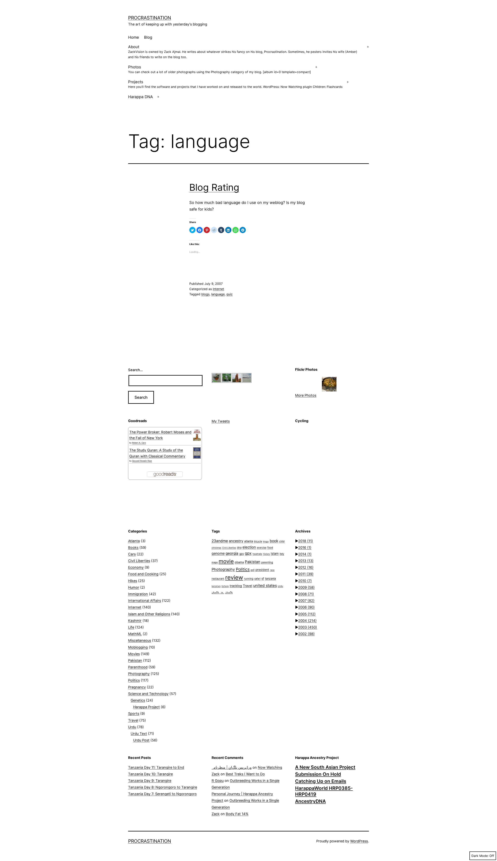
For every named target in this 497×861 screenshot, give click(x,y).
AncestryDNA (310, 801)
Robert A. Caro (139, 442)
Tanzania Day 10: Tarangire (150, 774)
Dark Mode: (479, 856)
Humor (133, 587)
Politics (134, 680)
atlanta (248, 541)
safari (257, 578)
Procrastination (149, 18)
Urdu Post (141, 740)
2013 (306, 561)
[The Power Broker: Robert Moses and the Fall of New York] (197, 435)
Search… (135, 370)
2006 (306, 607)
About (242, 52)
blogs (205, 294)
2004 (307, 621)
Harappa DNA (140, 96)
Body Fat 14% (237, 814)
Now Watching (270, 767)
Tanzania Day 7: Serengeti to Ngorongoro (162, 794)
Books (133, 547)
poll (253, 569)
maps (215, 562)
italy (282, 553)
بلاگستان (229, 592)
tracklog (236, 586)
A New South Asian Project (325, 767)
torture (225, 586)
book (274, 540)
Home (133, 37)
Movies (134, 654)
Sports (133, 714)
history (266, 554)
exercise (261, 547)
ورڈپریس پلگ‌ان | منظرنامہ (232, 767)
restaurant (218, 578)
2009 (306, 587)
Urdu (132, 727)
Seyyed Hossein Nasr (142, 461)
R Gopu (218, 781)
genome (218, 553)
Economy (136, 567)
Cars (132, 554)
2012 (306, 567)
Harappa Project (146, 707)
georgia (232, 553)
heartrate (257, 553)
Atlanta (134, 541)
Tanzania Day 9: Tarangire (149, 781)
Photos (219, 69)
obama (239, 562)
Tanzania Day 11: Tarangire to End (156, 767)
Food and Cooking (143, 574)
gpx (248, 553)
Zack (216, 774)
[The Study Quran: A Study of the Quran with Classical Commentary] (197, 453)
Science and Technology (148, 694)
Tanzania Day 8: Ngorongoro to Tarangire (162, 787)
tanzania (270, 578)
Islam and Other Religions (149, 614)
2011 (306, 574)
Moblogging (138, 647)
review (234, 577)
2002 (306, 634)
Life (131, 627)
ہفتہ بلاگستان (218, 592)
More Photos (305, 395)
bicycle (258, 541)
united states (265, 585)
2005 (307, 614)
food (270, 547)
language (218, 294)
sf (263, 578)
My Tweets (221, 421)
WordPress (359, 841)
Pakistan (135, 660)
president (262, 570)
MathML (135, 634)
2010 (305, 581)
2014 (305, 554)
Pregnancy (137, 687)
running (248, 578)
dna (239, 547)
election (249, 547)
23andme (220, 541)
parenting (267, 562)
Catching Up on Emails (320, 781)
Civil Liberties (139, 561)
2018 (305, 541)
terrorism (216, 586)
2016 (304, 547)
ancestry (236, 541)
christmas (216, 547)
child (282, 541)
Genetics (138, 700)
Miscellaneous (139, 640)
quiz (229, 294)
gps (241, 553)
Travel (133, 720)
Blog (148, 37)
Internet (218, 289)
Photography (139, 674)
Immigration (138, 594)
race (272, 570)
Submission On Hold (318, 774)
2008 (306, 594)
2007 (306, 601)
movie (226, 561)
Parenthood (138, 667)
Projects (235, 84)
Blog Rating (214, 187)
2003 (307, 627)
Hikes (132, 581)
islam (275, 553)
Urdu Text (139, 734)
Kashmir (135, 621)
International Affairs (144, 601)
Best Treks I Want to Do (245, 774)
